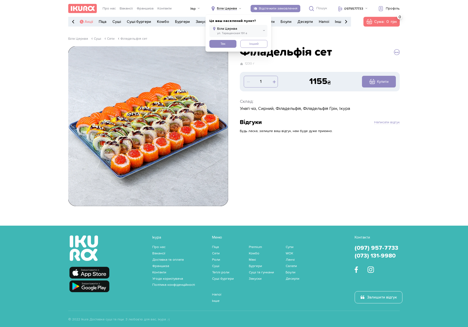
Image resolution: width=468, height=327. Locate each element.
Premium (255, 247)
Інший (254, 44)
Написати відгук (387, 122)
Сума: (381, 22)
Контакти (164, 8)
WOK (289, 253)
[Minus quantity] (274, 81)
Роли (216, 259)
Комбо (163, 22)
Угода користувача (167, 278)
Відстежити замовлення (278, 8)
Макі (252, 259)
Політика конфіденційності (173, 285)
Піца (103, 22)
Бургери (182, 22)
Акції (89, 22)
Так (222, 44)
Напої (324, 22)
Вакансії (126, 8)
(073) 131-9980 (375, 256)
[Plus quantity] (248, 81)
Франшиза (145, 8)
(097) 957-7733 (376, 248)
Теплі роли (220, 272)
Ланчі (290, 259)
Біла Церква (78, 38)
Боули (286, 22)
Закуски (203, 22)
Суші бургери (139, 22)
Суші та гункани (261, 272)
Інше (339, 22)
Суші (116, 22)
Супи (289, 247)
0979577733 (353, 8)
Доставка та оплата (168, 259)
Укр (193, 8)
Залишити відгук (382, 297)
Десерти (305, 22)
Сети (111, 38)
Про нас (109, 8)
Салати (291, 266)
